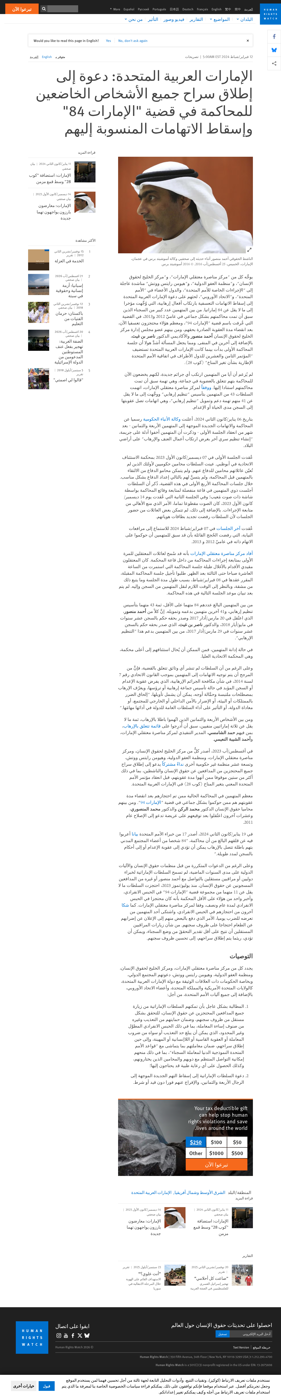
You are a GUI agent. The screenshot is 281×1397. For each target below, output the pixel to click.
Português (159, 9)
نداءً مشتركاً (173, 764)
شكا (125, 905)
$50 (237, 1142)
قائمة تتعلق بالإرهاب (142, 726)
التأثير (153, 19)
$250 (196, 1142)
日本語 (174, 9)
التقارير (196, 19)
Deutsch (187, 9)
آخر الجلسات (228, 528)
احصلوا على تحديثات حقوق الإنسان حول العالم (221, 1325)
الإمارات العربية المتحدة (151, 1192)
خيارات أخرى (23, 1386)
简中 (238, 9)
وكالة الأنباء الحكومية (162, 419)
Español (129, 9)
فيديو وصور (174, 19)
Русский (143, 9)
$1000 (216, 1153)
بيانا (135, 834)
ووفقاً (206, 387)
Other (195, 1153)
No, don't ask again (133, 40)
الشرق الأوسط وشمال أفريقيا (200, 1192)
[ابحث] (43, 8)
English (217, 9)
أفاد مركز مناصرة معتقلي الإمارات (221, 553)
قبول (46, 1385)
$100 (216, 1142)
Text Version (241, 1347)
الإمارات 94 (150, 802)
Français (202, 9)
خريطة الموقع (261, 1347)
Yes (108, 40)
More (113, 9)
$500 (237, 1153)
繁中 (228, 9)
